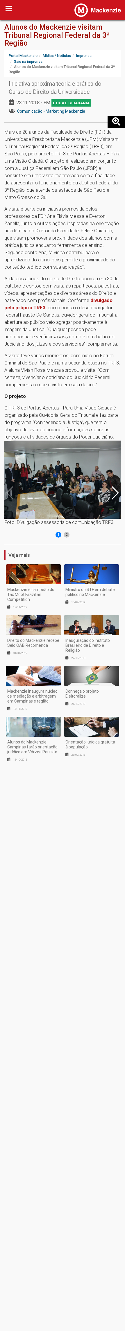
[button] (115, 493)
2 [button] (67, 535)
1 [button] (59, 535)
